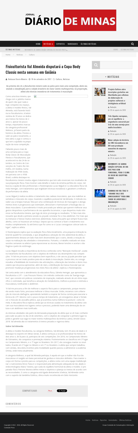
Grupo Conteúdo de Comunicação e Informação (118, 425)
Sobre (115, 49)
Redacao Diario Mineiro (17, 79)
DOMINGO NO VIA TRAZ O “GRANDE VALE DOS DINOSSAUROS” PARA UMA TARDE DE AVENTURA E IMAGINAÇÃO (119, 196)
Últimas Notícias (88, 43)
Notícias (47, 43)
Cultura (59, 79)
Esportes (60, 43)
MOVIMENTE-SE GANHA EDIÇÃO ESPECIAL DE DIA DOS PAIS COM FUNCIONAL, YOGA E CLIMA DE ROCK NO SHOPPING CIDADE (67, 50)
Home (38, 43)
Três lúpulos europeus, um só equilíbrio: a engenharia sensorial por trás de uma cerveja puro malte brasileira (118, 122)
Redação (113, 107)
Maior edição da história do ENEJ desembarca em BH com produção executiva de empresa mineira (118, 146)
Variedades (73, 43)
